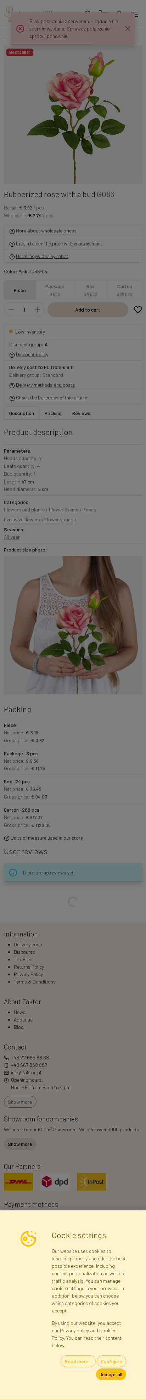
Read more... (78, 1361)
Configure (111, 1361)
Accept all (111, 1374)
